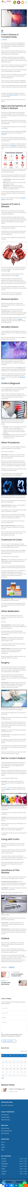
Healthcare (11, 967)
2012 (17, 275)
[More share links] (25, 1185)
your (5, 309)
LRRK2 (20, 367)
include (20, 319)
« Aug (2, 1077)
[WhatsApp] (21, 1185)
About (2, 1144)
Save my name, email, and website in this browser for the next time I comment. (11, 1035)
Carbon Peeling (5, 1117)
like (8, 545)
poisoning (13, 145)
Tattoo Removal (5, 1120)
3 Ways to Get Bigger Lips (17, 1089)
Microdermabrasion (6, 1131)
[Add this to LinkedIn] (16, 1185)
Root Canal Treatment (7, 1105)
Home (2, 1142)
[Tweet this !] (11, 1185)
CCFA (8, 270)
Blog (2, 1150)
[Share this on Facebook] (6, 1185)
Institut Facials (5, 1128)
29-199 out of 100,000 (12, 95)
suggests (8, 789)
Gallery (3, 1147)
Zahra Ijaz (4, 39)
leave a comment (8, 1041)
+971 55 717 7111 (18, 1183)
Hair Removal (5, 1115)
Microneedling (5, 1133)
